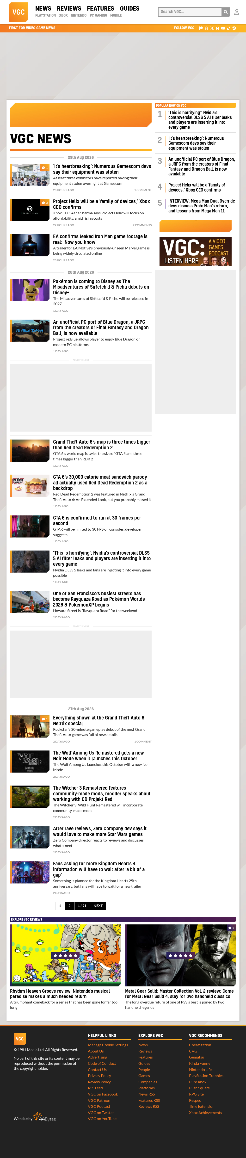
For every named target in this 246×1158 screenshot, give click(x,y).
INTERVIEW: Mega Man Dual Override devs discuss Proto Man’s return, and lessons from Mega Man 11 (201, 206)
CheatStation (200, 1044)
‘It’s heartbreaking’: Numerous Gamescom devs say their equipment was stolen (196, 143)
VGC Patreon (99, 1100)
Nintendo (78, 15)
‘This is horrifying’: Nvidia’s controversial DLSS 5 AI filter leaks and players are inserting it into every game (102, 559)
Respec (195, 1100)
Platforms (146, 1087)
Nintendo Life (200, 1069)
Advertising (97, 1057)
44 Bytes (44, 1117)
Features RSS (149, 1100)
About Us (96, 1051)
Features (100, 9)
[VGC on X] (212, 28)
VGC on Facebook (103, 1094)
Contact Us (97, 1069)
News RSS (146, 1094)
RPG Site (196, 1094)
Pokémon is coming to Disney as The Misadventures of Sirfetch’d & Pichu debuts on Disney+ (101, 287)
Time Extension (202, 1106)
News (43, 9)
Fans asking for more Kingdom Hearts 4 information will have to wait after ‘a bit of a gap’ (99, 869)
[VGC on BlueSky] (217, 28)
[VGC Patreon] (201, 28)
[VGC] (18, 12)
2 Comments (142, 225)
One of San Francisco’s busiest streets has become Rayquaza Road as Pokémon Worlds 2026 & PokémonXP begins (99, 599)
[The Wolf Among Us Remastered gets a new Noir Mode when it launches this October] (29, 761)
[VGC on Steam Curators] (234, 28)
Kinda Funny (199, 1063)
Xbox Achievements (205, 1112)
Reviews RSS (148, 1106)
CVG (193, 1051)
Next (98, 906)
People (144, 1069)
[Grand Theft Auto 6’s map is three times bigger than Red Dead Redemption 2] (29, 451)
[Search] (225, 12)
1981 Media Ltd (31, 1049)
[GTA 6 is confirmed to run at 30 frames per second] (29, 526)
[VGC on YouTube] (223, 28)
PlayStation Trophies (206, 1075)
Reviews (69, 9)
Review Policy (99, 1081)
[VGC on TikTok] (228, 28)
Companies (147, 1081)
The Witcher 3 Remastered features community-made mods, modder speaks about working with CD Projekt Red (102, 794)
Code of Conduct (102, 1063)
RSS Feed (95, 1087)
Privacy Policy (99, 1075)
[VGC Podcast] (206, 28)
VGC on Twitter (101, 1112)
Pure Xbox (197, 1081)
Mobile (116, 15)
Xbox (63, 15)
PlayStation (45, 15)
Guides (129, 9)
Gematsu (196, 1057)
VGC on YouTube (102, 1118)
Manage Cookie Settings (108, 1044)
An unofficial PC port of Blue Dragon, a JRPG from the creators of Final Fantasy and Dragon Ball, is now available (101, 328)
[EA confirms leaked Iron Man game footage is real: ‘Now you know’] (29, 245)
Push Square (199, 1087)
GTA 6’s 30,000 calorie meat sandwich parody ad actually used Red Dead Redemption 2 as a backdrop (100, 483)
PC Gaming (98, 15)
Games (144, 1075)
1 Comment (143, 190)
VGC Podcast (99, 1106)
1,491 (82, 906)
